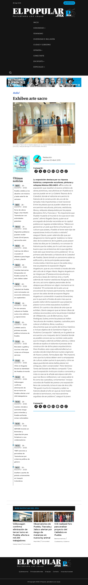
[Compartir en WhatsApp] (44, 171)
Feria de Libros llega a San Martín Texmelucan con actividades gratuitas (21, 215)
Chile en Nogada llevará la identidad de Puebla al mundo (22, 368)
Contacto (56, 571)
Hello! (16, 93)
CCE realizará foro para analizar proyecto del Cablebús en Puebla (63, 529)
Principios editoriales (36, 571)
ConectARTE (38, 56)
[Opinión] (44, 82)
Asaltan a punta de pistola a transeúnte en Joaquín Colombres (22, 477)
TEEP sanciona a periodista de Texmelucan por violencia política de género (22, 456)
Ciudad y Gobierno (42, 45)
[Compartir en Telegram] (49, 171)
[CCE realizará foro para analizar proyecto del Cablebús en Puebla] (64, 517)
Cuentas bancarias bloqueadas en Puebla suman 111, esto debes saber (21, 274)
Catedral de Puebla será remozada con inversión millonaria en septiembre (22, 293)
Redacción (47, 157)
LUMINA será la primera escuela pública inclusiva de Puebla (22, 332)
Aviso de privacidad (67, 571)
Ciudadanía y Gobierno (61, 541)
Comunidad (38, 28)
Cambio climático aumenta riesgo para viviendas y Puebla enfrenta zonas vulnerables (21, 412)
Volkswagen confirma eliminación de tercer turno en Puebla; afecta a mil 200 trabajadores (21, 532)
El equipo (48, 571)
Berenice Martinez (60, 538)
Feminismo (38, 34)
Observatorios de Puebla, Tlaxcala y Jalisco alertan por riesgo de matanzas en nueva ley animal (43, 531)
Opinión (37, 50)
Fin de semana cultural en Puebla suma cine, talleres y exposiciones (21, 313)
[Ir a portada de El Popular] (44, 12)
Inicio (36, 22)
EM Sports (38, 61)
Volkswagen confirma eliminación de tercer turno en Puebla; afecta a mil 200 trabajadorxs (21, 389)
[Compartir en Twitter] (40, 171)
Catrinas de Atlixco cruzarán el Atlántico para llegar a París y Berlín (22, 255)
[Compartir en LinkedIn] (62, 171)
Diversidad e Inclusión (44, 39)
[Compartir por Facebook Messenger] (57, 171)
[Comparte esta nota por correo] (53, 171)
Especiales (38, 67)
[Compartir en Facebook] (36, 171)
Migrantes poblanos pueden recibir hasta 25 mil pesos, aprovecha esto (21, 236)
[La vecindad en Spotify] (21, 164)
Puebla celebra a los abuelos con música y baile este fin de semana (22, 195)
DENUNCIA (70, 3)
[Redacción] (37, 159)
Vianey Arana (17, 544)
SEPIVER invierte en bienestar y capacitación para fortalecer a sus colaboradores (21, 434)
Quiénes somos (23, 571)
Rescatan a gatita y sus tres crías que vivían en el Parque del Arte (21, 351)
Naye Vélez (37, 541)
